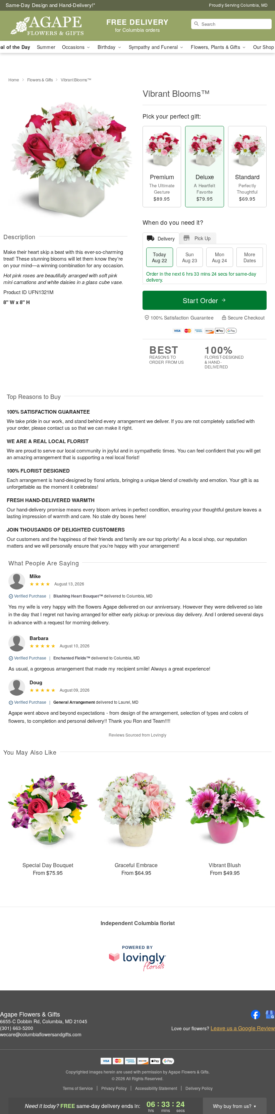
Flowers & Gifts (40, 79)
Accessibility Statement (156, 1088)
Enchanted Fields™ (71, 658)
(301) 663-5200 (16, 1028)
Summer (46, 47)
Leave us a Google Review (243, 1028)
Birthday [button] (107, 47)
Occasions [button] (74, 47)
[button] (257, 1085)
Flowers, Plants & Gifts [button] (216, 47)
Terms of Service (78, 1088)
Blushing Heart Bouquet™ (78, 596)
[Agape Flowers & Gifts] (47, 26)
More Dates (249, 257)
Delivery (166, 238)
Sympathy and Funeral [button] (154, 47)
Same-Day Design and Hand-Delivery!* (51, 4)
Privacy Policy (114, 1088)
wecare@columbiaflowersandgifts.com (40, 1034)
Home (13, 79)
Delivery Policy (199, 1088)
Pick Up (203, 238)
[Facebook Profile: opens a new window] (255, 1014)
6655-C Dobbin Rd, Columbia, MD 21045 (43, 1021)
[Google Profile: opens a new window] (270, 1014)
